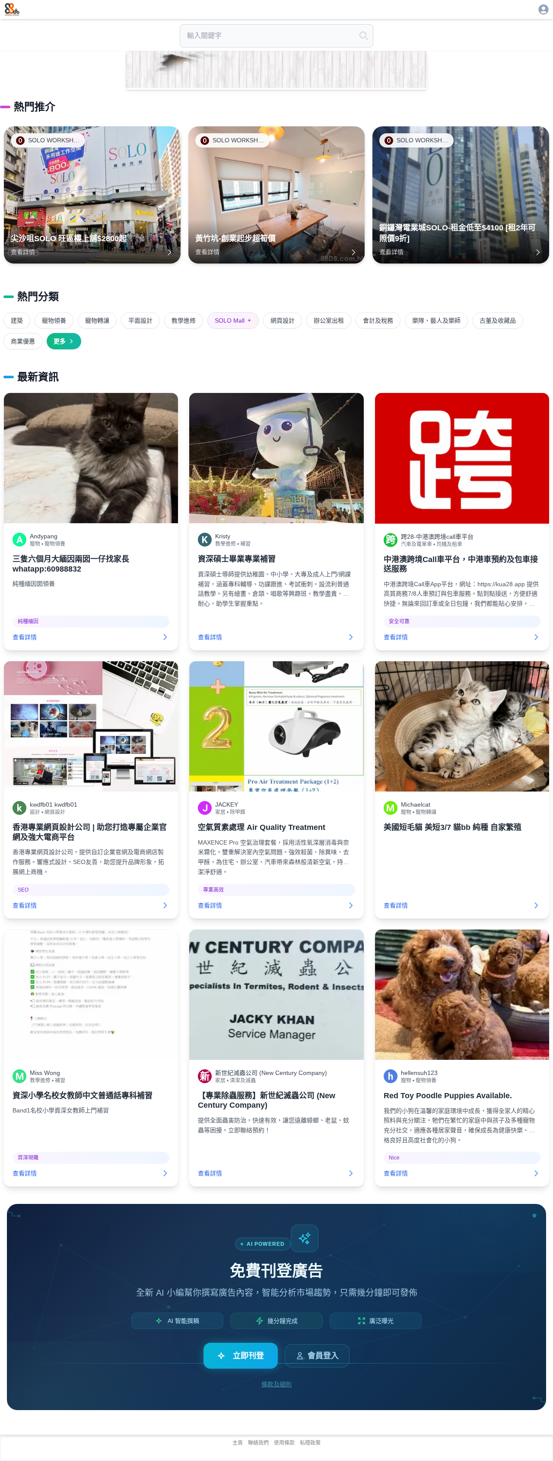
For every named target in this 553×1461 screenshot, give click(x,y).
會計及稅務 (378, 320)
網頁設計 (282, 320)
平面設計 (140, 320)
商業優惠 (23, 341)
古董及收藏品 (498, 320)
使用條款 (284, 1443)
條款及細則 (276, 1384)
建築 (17, 320)
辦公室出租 (329, 320)
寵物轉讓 (97, 320)
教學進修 (184, 320)
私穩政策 (310, 1443)
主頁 (237, 1443)
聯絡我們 (258, 1443)
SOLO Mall (233, 320)
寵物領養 (54, 320)
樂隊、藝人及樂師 (436, 320)
